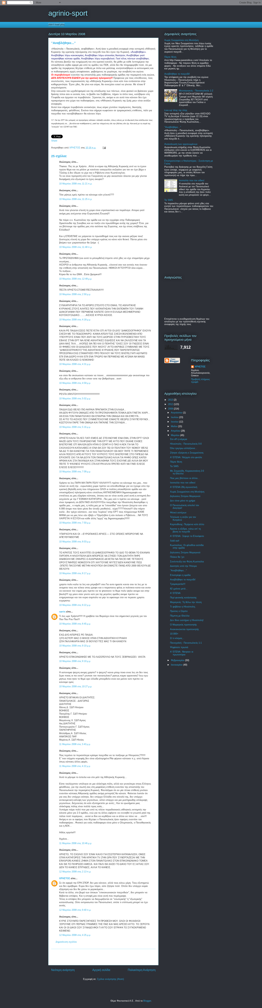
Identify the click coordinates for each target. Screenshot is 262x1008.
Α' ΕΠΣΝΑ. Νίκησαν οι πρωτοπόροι (181, 653)
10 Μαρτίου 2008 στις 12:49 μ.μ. (75, 278)
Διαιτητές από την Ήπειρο (183, 566)
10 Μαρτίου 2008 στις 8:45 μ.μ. (75, 623)
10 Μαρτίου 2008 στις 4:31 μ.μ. (75, 364)
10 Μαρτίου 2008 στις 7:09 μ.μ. (75, 471)
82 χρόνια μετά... (179, 588)
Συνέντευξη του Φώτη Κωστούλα (187, 561)
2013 (171, 399)
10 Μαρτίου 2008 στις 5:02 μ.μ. (75, 398)
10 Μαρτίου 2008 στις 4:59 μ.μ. (75, 383)
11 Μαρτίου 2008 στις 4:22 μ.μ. (75, 766)
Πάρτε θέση (170, 57)
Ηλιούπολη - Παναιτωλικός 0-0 (186, 443)
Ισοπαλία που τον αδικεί (191, 180)
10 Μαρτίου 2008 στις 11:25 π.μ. (75, 199)
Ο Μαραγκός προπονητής (183, 624)
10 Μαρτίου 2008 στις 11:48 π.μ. (75, 247)
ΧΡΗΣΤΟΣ (75, 147)
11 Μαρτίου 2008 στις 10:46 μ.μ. (75, 843)
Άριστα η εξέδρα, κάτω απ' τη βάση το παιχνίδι (185, 530)
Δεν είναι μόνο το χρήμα (182, 500)
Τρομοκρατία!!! (177, 584)
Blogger (147, 1000)
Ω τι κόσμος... (177, 638)
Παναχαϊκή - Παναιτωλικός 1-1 (186, 642)
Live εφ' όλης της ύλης (175, 110)
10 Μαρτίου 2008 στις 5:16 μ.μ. (75, 427)
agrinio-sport (68, 13)
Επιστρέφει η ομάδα (180, 575)
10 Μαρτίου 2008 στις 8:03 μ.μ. (75, 541)
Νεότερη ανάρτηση (63, 969)
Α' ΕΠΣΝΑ (175, 593)
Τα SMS (168, 200)
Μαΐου (174, 426)
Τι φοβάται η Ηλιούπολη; (183, 606)
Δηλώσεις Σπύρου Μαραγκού (185, 496)
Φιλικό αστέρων (178, 512)
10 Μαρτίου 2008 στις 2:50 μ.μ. (75, 294)
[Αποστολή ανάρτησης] (103, 147)
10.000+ (174, 633)
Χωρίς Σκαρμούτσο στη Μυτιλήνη (181, 40)
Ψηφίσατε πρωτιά (179, 647)
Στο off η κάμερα (178, 439)
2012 (171, 404)
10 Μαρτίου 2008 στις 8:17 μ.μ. (75, 573)
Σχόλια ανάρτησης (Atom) (110, 979)
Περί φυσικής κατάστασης (183, 597)
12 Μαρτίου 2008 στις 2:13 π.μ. (75, 871)
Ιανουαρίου (177, 664)
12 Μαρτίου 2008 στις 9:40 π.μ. (75, 910)
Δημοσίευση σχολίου (66, 941)
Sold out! (174, 540)
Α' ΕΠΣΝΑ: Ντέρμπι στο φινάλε (186, 457)
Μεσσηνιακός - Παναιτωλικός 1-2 (196, 90)
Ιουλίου (175, 417)
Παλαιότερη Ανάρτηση (142, 969)
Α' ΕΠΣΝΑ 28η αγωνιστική (183, 487)
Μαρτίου (175, 435)
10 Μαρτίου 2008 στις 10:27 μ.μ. (75, 686)
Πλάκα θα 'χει (177, 557)
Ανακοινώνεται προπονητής (184, 629)
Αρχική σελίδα (101, 969)
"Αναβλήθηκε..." (172, 127)
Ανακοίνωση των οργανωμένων (180, 144)
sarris (62, 611)
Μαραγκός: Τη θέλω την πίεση (186, 602)
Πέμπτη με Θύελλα (179, 615)
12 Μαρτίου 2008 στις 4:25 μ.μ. (75, 935)
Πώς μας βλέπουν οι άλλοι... (185, 478)
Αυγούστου (177, 412)
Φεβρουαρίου (178, 660)
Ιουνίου (175, 421)
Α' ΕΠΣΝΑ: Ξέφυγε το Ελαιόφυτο (187, 536)
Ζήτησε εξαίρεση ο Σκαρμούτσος (187, 452)
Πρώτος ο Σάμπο (178, 611)
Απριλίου (176, 430)
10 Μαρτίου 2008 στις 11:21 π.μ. (75, 183)
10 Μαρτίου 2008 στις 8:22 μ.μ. (75, 605)
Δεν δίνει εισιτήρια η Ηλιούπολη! (187, 620)
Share (54, 140)
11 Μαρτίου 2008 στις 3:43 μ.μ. (75, 744)
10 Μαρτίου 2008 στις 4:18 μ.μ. (75, 319)
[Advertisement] (103, 957)
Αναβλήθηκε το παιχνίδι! (177, 74)
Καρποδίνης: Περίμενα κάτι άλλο (187, 524)
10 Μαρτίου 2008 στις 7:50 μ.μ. (75, 522)
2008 (171, 408)
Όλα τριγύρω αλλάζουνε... (183, 448)
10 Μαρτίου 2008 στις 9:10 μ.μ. (75, 645)
